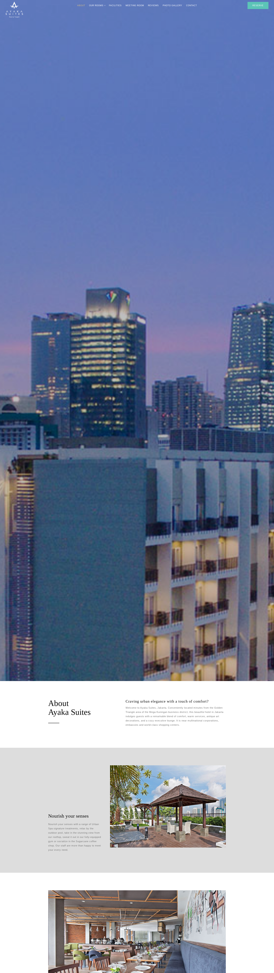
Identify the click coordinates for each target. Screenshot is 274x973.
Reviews (153, 5)
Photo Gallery (172, 5)
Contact (191, 5)
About (81, 5)
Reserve (258, 5)
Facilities (115, 5)
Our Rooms (96, 5)
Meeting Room (135, 5)
